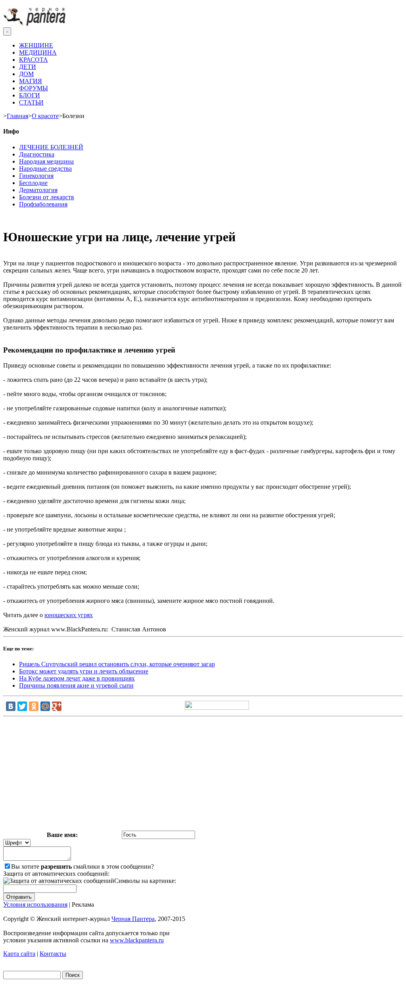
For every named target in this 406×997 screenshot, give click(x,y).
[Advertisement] (203, 775)
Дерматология (38, 190)
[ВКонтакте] (10, 706)
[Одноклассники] (33, 706)
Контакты (53, 953)
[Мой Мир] (45, 706)
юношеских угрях (68, 615)
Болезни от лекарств (46, 197)
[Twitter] (22, 706)
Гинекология (36, 175)
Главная (17, 115)
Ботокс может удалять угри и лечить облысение (83, 671)
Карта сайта (19, 953)
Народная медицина (46, 161)
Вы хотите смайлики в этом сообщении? (82, 866)
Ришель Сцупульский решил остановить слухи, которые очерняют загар (117, 664)
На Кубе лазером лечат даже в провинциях (77, 678)
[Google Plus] (56, 706)
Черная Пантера (133, 918)
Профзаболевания (43, 204)
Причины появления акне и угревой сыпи (76, 685)
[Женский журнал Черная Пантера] (35, 23)
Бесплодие (33, 182)
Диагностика (36, 154)
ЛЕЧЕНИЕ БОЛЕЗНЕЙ (51, 147)
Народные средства (45, 168)
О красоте (45, 115)
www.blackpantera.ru (137, 940)
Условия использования (35, 904)
